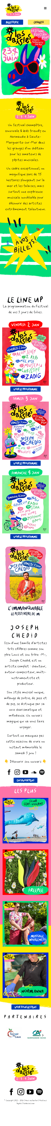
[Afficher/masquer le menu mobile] (45, 8)
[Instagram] (20, 1091)
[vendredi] (26, 322)
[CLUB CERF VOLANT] (26, 821)
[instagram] (17, 772)
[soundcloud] (33, 772)
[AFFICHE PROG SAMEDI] (25, 403)
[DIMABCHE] (26, 470)
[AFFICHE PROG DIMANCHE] (25, 477)
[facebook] (9, 772)
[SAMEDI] (26, 396)
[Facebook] (11, 1091)
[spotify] (42, 772)
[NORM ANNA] (26, 975)
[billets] (25, 226)
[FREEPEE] (26, 872)
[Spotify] (39, 1091)
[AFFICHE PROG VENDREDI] (25, 329)
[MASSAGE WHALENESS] (26, 924)
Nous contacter (31, 1100)
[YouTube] (30, 1091)
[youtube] (25, 772)
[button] (8, 1035)
